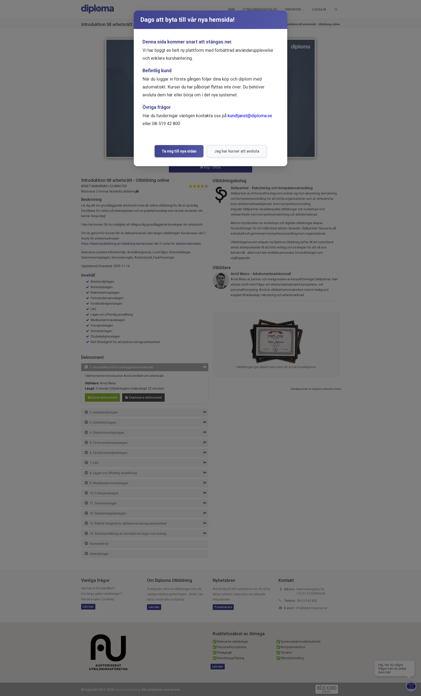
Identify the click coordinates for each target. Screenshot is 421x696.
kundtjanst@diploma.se (250, 115)
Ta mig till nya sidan (179, 151)
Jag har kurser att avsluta (236, 151)
